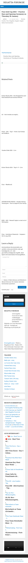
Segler (22, 21)
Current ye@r (6, 289)
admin (5, 19)
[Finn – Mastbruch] (14, 176)
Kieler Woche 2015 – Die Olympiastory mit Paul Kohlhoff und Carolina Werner (14, 96)
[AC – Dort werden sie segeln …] (14, 106)
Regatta (11, 21)
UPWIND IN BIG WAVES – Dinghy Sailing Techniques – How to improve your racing (14, 202)
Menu (2, 6)
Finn (7, 21)
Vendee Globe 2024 (10, 357)
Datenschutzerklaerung (18, 561)
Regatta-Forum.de (14, 2)
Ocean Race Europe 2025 (12, 371)
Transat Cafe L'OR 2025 (11, 378)
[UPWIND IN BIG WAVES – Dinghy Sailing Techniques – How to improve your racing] (14, 193)
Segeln (17, 21)
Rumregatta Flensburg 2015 (13, 408)
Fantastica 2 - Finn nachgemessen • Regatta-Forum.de (13, 423)
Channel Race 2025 (10, 365)
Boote (23, 19)
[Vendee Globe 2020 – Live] (14, 142)
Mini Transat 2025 (9, 376)
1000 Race (7, 386)
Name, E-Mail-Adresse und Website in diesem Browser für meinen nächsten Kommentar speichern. (14, 281)
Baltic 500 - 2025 (9, 360)
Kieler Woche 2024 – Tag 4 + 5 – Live (12, 167)
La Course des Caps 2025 (12, 363)
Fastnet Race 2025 (10, 368)
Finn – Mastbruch (7, 184)
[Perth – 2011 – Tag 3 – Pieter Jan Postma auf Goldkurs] (14, 123)
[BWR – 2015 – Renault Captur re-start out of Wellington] (14, 212)
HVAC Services (10, 410)
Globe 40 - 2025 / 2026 (11, 384)
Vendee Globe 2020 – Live (9, 150)
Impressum (10, 561)
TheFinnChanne (6, 52)
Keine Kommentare (7, 22)
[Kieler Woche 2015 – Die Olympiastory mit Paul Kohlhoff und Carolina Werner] (14, 87)
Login (5, 561)
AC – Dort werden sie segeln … (10, 114)
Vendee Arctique (9, 389)
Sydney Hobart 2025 (10, 381)
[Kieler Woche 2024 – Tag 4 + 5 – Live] (14, 159)
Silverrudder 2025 (9, 373)
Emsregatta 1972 (9, 343)
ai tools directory (10, 406)
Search (14, 303)
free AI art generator (11, 414)
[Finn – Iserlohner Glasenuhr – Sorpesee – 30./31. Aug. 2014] (14, 229)
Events (4, 21)
